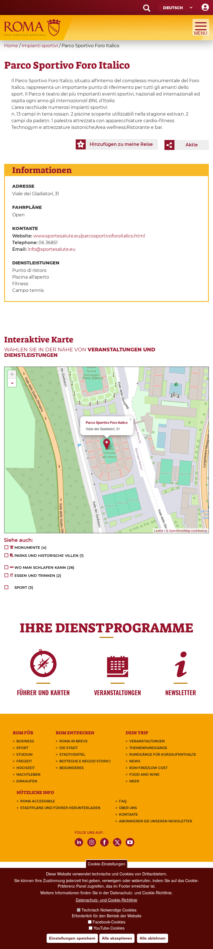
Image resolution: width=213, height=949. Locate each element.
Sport (22, 748)
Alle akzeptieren (117, 938)
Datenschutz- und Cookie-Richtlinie (106, 900)
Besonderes (71, 768)
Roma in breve (73, 741)
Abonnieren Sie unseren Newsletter (155, 821)
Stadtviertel (72, 754)
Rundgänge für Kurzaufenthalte (162, 754)
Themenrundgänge (148, 748)
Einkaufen (26, 781)
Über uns (128, 808)
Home (11, 45)
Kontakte (128, 814)
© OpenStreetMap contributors (186, 530)
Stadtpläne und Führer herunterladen (60, 808)
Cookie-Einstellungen (106, 864)
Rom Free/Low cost (148, 768)
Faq (122, 801)
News (134, 761)
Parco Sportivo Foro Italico (107, 422)
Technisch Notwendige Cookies (109, 910)
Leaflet (158, 530)
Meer (134, 781)
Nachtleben (28, 774)
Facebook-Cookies (109, 922)
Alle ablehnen (153, 938)
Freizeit (24, 761)
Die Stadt (68, 748)
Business (25, 741)
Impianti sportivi (40, 45)
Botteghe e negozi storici (85, 761)
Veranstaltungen (147, 741)
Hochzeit (25, 768)
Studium (24, 754)
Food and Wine (144, 774)
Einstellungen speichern (72, 938)
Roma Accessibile (37, 801)
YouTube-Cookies (109, 928)
